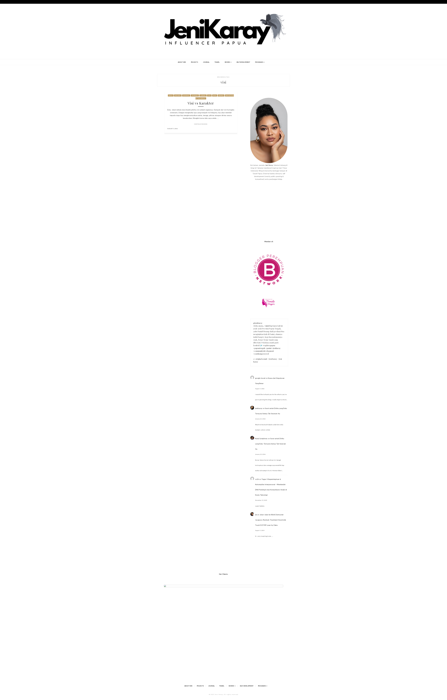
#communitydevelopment (263, 351)
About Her (182, 62)
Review (227, 62)
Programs (259, 62)
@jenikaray (257, 323)
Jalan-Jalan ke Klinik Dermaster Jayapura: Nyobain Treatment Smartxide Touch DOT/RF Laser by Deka (270, 520)
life (209, 95)
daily (171, 95)
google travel (260, 378)
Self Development (243, 62)
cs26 (257, 479)
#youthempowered (261, 354)
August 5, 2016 (172, 128)
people (221, 95)
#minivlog (268, 326)
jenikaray (258, 408)
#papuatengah (259, 348)
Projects (194, 62)
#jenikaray (276, 348)
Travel (217, 62)
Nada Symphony (261, 438)
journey (195, 95)
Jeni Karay (269, 165)
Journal (206, 62)
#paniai (268, 348)
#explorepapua (269, 345)
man (214, 95)
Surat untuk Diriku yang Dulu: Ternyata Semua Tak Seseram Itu (270, 444)
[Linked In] (233, 128)
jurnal (203, 95)
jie (256, 515)
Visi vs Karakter (201, 103)
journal (186, 95)
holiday (178, 95)
